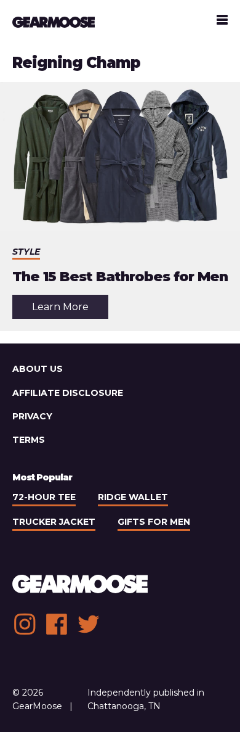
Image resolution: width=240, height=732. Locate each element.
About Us (37, 368)
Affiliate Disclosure (67, 392)
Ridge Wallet (133, 497)
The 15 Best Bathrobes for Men (120, 276)
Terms (28, 439)
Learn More (70, 309)
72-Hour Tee (44, 497)
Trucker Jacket (53, 521)
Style (26, 251)
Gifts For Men (154, 521)
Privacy (32, 416)
